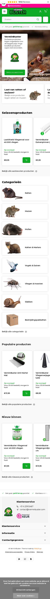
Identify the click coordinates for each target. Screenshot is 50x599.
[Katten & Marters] (12, 247)
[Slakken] (12, 302)
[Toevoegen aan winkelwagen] (26, 160)
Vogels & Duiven (32, 265)
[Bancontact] (25, 559)
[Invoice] (31, 559)
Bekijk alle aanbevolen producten (18, 171)
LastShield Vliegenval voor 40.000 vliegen (16, 141)
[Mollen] (12, 229)
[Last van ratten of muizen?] (23, 93)
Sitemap (40, 552)
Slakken (29, 302)
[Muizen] (12, 211)
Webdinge (37, 548)
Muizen (28, 211)
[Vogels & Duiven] (12, 265)
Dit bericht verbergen (25, 590)
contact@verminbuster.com (32, 509)
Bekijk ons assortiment (14, 72)
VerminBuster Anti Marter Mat (16, 374)
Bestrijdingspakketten (35, 320)
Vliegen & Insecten (34, 284)
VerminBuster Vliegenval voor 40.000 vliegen (15, 446)
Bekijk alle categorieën (13, 331)
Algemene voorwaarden (14, 552)
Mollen (28, 229)
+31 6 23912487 (26, 506)
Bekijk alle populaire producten (17, 404)
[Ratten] (12, 193)
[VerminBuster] (18, 11)
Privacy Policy (30, 552)
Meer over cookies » (25, 596)
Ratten (28, 193)
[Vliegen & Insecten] (12, 283)
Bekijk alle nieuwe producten (16, 477)
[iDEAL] (19, 559)
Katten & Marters (33, 247)
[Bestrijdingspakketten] (12, 320)
